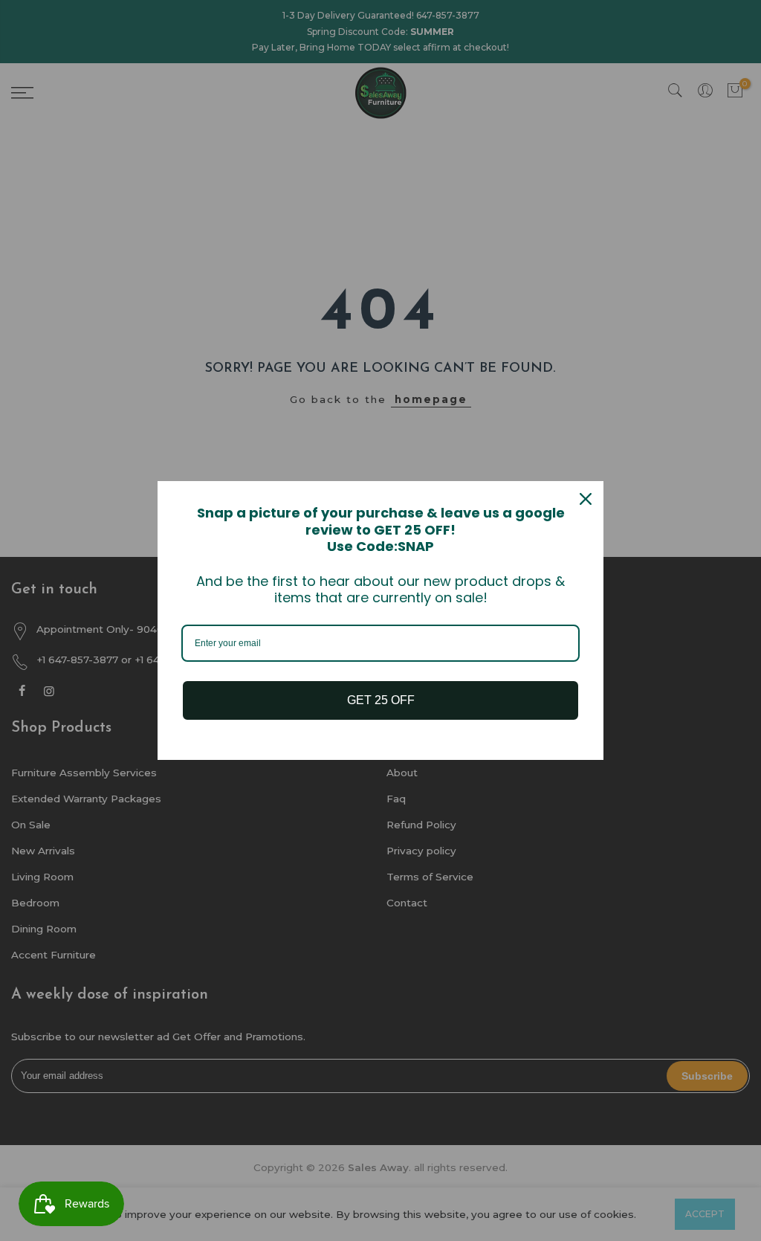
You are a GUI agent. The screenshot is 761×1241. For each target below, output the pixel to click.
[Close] (585, 499)
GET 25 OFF (381, 700)
